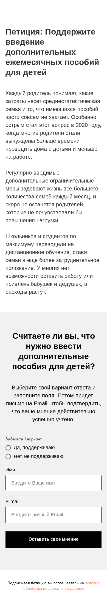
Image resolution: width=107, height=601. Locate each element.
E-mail (12, 501)
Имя (10, 469)
